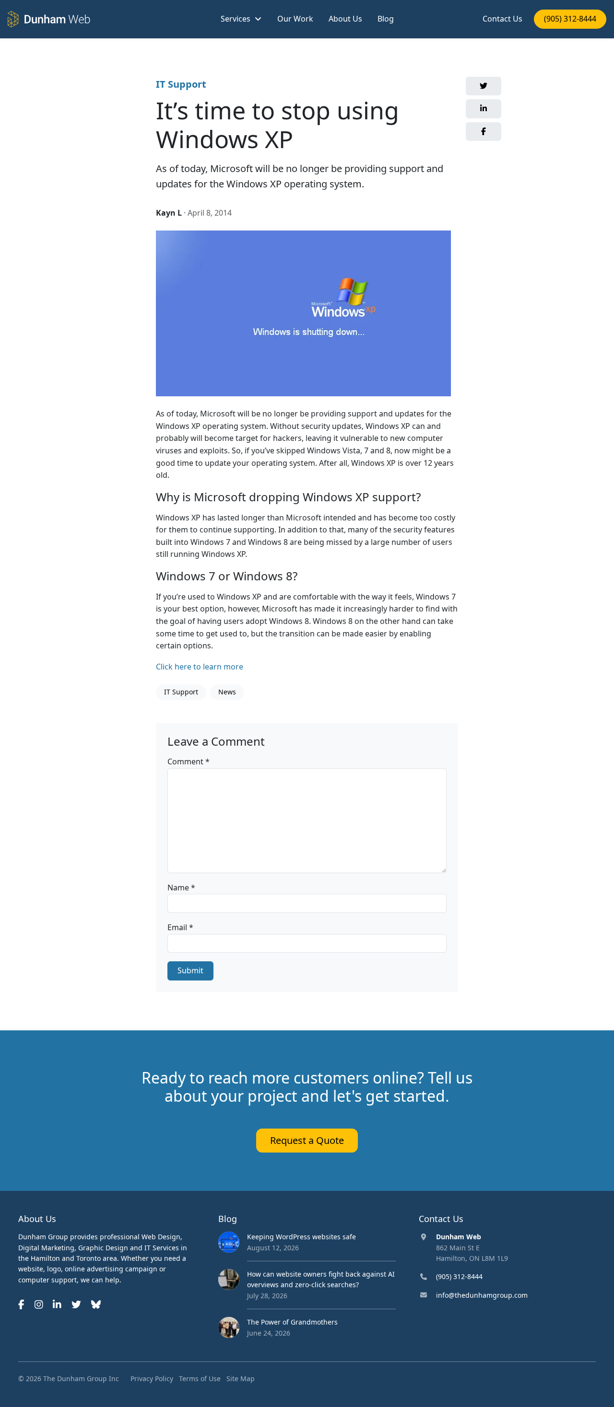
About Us (345, 18)
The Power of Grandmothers (292, 1321)
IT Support (181, 84)
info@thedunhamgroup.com (482, 1295)
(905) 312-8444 (570, 18)
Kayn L (169, 213)
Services (235, 18)
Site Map (240, 1378)
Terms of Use (200, 1378)
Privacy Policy (151, 1378)
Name (181, 887)
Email (180, 927)
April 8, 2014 (210, 213)
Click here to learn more (199, 666)
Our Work (295, 18)
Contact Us (502, 18)
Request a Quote (307, 1140)
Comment (188, 761)
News (227, 691)
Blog (386, 18)
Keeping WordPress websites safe (301, 1236)
